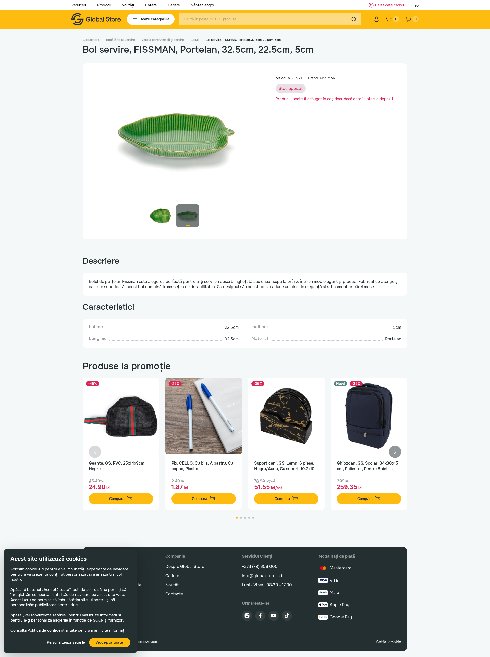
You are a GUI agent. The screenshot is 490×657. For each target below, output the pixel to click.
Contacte (174, 594)
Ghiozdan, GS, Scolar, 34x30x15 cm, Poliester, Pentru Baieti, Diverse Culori (367, 466)
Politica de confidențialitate (52, 630)
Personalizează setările (66, 642)
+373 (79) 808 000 (260, 566)
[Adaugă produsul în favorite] (150, 387)
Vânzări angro (202, 5)
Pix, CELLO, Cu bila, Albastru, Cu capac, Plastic (202, 465)
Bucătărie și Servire (120, 40)
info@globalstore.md (262, 575)
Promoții (104, 5)
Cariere (174, 5)
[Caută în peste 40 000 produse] (353, 19)
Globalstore (91, 40)
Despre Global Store (184, 566)
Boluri (195, 40)
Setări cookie (388, 642)
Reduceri (78, 5)
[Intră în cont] (377, 19)
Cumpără (117, 498)
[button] (251, 139)
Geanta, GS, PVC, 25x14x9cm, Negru (117, 465)
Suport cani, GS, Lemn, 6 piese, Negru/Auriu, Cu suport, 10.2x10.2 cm (286, 466)
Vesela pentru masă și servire (163, 40)
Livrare (151, 5)
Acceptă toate (109, 642)
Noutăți (128, 5)
